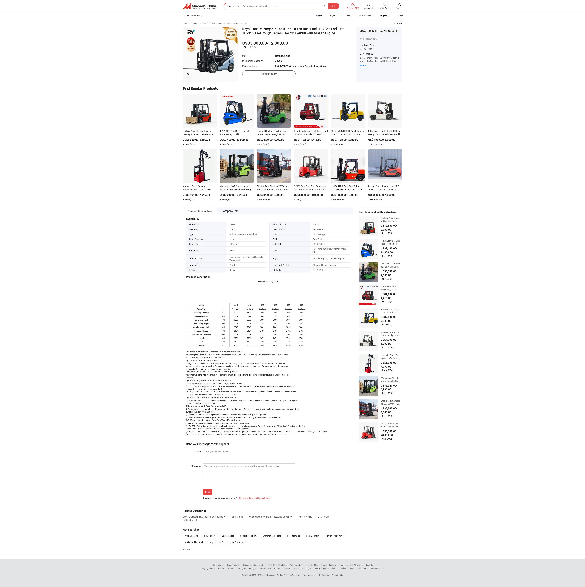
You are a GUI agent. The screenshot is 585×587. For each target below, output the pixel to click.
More (362, 65)
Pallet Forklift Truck (194, 542)
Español (231, 568)
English (221, 568)
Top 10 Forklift (216, 542)
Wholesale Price (296, 565)
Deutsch (287, 568)
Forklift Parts (237, 516)
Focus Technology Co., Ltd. (272, 575)
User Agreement (309, 575)
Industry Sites (312, 565)
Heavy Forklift (312, 535)
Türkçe (352, 568)
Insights (369, 565)
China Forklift (191, 535)
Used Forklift (228, 535)
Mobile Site (358, 565)
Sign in (399, 8)
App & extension (365, 15)
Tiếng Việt (362, 568)
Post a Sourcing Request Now (254, 498)
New (231, 250)
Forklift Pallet (293, 535)
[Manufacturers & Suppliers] (199, 6)
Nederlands (298, 568)
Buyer (332, 15)
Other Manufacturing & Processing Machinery (270, 516)
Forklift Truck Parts (335, 535)
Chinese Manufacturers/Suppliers (256, 565)
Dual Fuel (317, 239)
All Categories (193, 15)
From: (197, 451)
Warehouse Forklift (272, 535)
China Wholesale (280, 565)
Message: (196, 466)
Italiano (277, 568)
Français (252, 568)
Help (348, 15)
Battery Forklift (190, 519)
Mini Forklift (209, 535)
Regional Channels (328, 565)
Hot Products (217, 565)
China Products (233, 565)
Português (242, 568)
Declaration (324, 575)
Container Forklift (248, 535)
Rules (400, 15)
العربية (308, 568)
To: (200, 458)
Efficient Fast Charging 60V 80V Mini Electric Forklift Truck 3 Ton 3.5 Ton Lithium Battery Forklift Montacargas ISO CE (390, 402)
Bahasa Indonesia (377, 568)
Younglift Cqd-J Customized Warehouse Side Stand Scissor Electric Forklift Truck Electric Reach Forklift (390, 357)
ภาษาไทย (342, 568)
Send (207, 492)
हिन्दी (333, 568)
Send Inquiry (269, 73)
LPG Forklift (323, 516)
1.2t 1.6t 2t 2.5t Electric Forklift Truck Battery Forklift (390, 242)
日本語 (326, 568)
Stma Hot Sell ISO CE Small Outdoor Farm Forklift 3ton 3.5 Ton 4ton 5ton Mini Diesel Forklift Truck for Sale (390, 311)
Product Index (345, 565)
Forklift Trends (236, 542)
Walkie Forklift (305, 516)
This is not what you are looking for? (220, 498)
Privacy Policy (338, 575)
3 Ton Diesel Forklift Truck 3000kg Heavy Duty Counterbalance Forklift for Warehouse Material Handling (390, 334)
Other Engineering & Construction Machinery (204, 516)
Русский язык (265, 568)
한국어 (317, 568)
